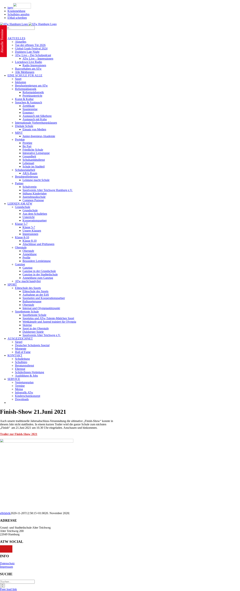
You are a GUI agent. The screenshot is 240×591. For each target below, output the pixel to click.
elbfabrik (5, 513)
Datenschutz (7, 563)
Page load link (8, 589)
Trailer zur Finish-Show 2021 (18, 434)
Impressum (6, 566)
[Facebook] (2, 549)
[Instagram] (10, 549)
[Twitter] (6, 549)
